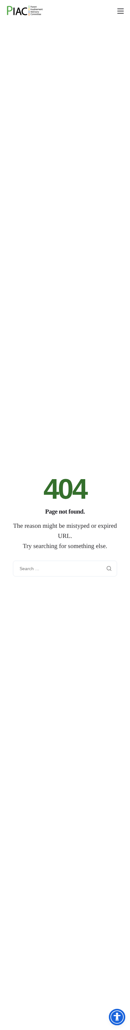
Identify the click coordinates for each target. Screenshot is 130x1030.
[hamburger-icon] (120, 11)
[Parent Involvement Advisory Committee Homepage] (26, 11)
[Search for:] (65, 568)
